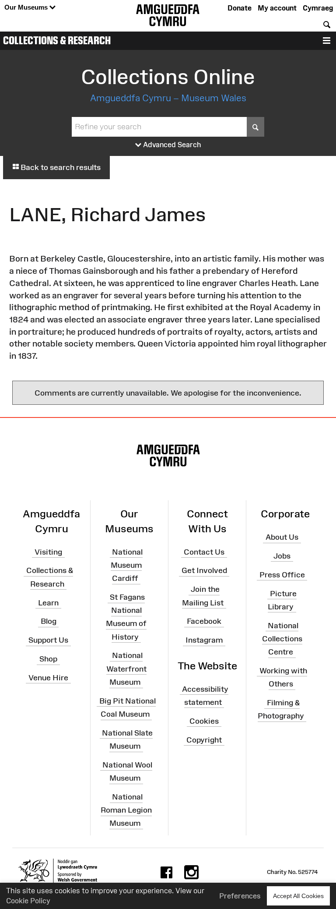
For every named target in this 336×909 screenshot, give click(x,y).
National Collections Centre (282, 638)
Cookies (204, 720)
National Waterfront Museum (126, 668)
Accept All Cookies (298, 895)
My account (277, 8)
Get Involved (204, 570)
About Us (282, 537)
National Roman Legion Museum (126, 810)
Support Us (48, 640)
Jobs (281, 556)
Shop (48, 658)
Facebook (204, 621)
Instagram (204, 640)
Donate (240, 8)
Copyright (204, 739)
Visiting (48, 551)
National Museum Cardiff (127, 564)
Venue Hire (48, 677)
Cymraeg (318, 8)
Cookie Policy (28, 901)
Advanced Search (171, 145)
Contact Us (204, 551)
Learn (48, 602)
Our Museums (26, 7)
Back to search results (60, 167)
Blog (48, 621)
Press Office (282, 574)
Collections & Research (57, 40)
